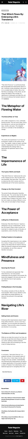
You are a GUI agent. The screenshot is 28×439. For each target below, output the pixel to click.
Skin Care (5, 433)
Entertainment (5, 10)
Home (5, 431)
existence (6, 98)
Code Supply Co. (19, 436)
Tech (21, 431)
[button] (2, 2)
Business (16, 431)
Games (16, 433)
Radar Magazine (14, 2)
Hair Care (11, 433)
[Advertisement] (14, 41)
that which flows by (7, 371)
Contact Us (22, 433)
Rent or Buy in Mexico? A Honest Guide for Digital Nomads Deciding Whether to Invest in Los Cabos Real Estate (13, 399)
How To (10, 431)
